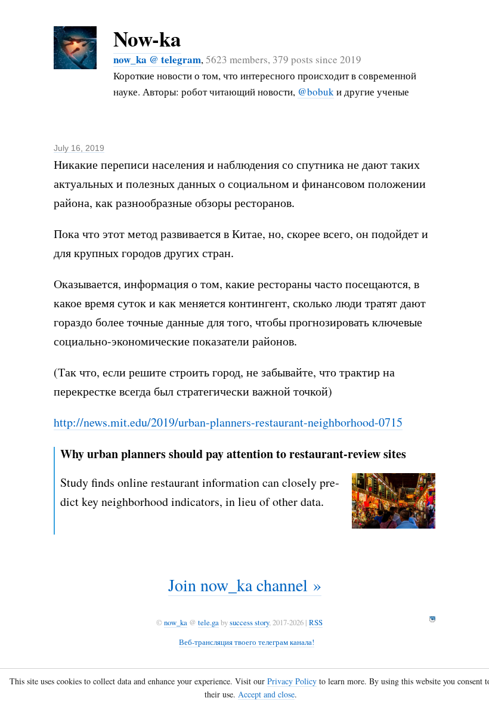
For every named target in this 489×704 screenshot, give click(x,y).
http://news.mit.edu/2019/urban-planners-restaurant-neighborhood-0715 (228, 422)
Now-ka (147, 38)
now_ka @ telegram (157, 59)
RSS (316, 622)
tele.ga (208, 622)
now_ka (175, 622)
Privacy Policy (292, 681)
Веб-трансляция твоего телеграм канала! (246, 642)
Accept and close (266, 694)
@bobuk (316, 91)
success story (249, 622)
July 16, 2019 (79, 148)
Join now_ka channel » (244, 584)
